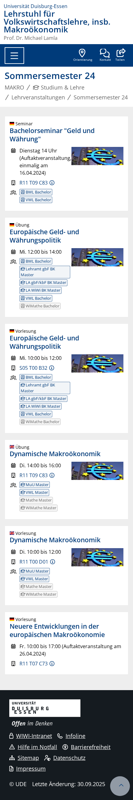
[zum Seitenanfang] (120, 786)
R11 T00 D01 (33, 561)
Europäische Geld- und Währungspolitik (44, 235)
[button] (119, 55)
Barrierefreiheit (90, 747)
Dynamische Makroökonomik (55, 453)
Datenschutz (69, 757)
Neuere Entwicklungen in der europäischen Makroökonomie (57, 630)
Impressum (31, 768)
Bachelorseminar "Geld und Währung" (52, 134)
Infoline (75, 736)
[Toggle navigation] (14, 55)
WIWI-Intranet (34, 736)
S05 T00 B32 (33, 368)
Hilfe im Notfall (37, 747)
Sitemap (28, 757)
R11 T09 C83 (33, 182)
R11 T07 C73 (33, 663)
